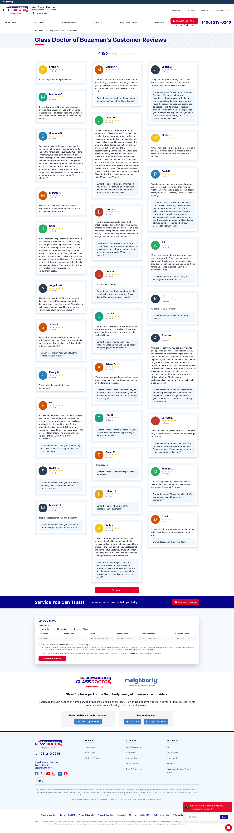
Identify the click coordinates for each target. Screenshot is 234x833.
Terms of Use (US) (48, 815)
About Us (130, 752)
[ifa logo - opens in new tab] (39, 780)
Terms (145, 649)
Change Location (41, 13)
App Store (134, 721)
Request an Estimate (187, 602)
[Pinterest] (66, 774)
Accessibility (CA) (142, 815)
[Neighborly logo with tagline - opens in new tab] (141, 682)
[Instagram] (54, 774)
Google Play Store (157, 721)
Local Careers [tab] (177, 10)
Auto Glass (46, 629)
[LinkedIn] (60, 774)
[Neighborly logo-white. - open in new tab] (8, 2)
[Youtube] (48, 774)
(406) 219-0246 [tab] (216, 22)
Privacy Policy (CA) (105, 815)
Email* (92, 634)
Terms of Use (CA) (67, 815)
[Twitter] (42, 774)
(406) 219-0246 (49, 753)
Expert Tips (172, 752)
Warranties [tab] (191, 10)
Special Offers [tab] (206, 10)
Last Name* (69, 634)
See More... (117, 590)
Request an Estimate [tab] (185, 21)
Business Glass (81, 629)
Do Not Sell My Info (161, 815)
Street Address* (148, 634)
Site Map (171, 763)
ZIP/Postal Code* (182, 634)
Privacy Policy (155, 649)
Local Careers (132, 763)
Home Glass (62, 629)
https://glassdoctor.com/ (130, 649)
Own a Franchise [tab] (222, 10)
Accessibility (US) (124, 815)
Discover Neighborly (86, 721)
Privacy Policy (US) (86, 815)
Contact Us (131, 758)
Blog (169, 747)
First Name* (43, 634)
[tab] (10, 22)
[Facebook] (37, 774)
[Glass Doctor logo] (94, 682)
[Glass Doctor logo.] (15, 10)
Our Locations (173, 758)
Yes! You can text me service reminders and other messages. (66, 644)
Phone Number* (122, 634)
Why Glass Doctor (134, 747)
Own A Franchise (134, 769)
